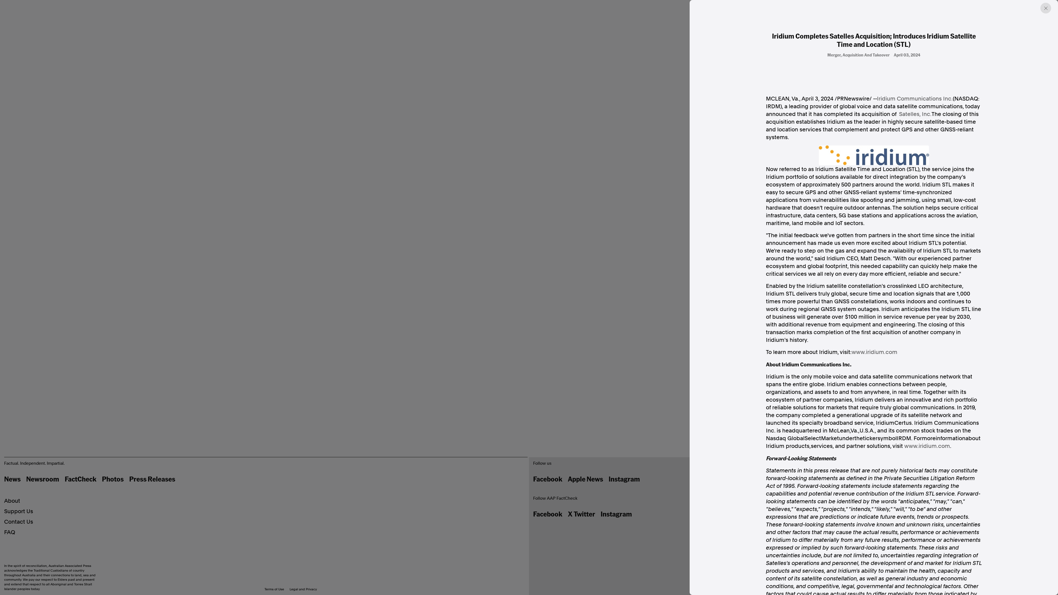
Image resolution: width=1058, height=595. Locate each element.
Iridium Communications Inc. (915, 98)
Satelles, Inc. (915, 114)
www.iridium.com (874, 352)
